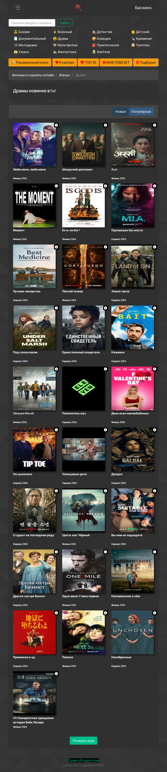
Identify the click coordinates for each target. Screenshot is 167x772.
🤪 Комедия (101, 38)
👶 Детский (140, 32)
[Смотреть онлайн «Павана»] (83, 632)
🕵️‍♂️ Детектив (102, 32)
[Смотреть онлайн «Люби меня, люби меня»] (34, 144)
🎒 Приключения (105, 45)
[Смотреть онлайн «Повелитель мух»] (83, 388)
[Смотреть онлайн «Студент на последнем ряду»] (34, 510)
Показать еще (83, 740)
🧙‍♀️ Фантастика (64, 52)
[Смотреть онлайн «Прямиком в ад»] (34, 632)
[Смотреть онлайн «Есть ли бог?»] (83, 205)
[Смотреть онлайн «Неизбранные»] (132, 632)
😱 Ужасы (21, 52)
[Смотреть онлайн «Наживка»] (132, 327)
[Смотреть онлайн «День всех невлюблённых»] (132, 388)
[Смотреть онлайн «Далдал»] (132, 449)
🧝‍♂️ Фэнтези (101, 52)
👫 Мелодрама (25, 45)
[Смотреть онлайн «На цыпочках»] (34, 449)
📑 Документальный (27, 38)
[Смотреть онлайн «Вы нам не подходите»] (132, 510)
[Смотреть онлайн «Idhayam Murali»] (34, 388)
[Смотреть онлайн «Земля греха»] (132, 266)
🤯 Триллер (140, 45)
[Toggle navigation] (18, 7)
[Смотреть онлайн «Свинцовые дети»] (83, 449)
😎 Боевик (22, 32)
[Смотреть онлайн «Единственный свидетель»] (83, 327)
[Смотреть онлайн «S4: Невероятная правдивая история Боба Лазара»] (34, 693)
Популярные (141, 111)
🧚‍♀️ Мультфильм (65, 45)
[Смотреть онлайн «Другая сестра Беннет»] (34, 571)
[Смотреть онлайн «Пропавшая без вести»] (132, 205)
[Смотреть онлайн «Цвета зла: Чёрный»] (83, 510)
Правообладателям (83, 760)
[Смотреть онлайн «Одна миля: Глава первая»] (83, 571)
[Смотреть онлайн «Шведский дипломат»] (83, 144)
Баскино (143, 7)
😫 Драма (60, 38)
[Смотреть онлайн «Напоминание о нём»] (132, 571)
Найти (65, 23)
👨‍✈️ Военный (62, 32)
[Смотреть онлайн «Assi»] (132, 144)
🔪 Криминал (141, 38)
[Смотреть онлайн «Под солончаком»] (34, 327)
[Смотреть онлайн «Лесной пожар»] (83, 266)
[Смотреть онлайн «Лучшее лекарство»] (34, 266)
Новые (120, 111)
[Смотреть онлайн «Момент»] (34, 205)
